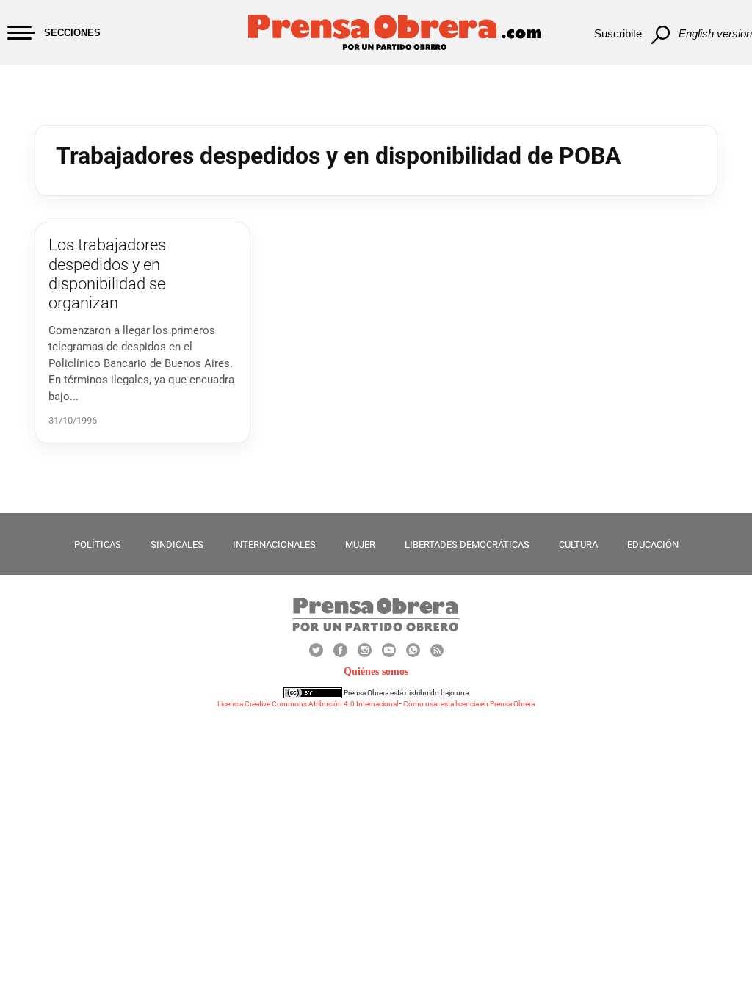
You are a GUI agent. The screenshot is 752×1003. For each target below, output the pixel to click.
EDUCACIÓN (653, 544)
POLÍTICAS (97, 544)
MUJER (360, 544)
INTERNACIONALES (274, 544)
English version (715, 33)
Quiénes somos (376, 671)
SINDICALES (177, 544)
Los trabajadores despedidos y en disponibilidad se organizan (107, 274)
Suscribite (618, 33)
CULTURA (578, 544)
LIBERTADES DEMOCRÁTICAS (467, 544)
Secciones (72, 32)
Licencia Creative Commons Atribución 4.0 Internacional (307, 704)
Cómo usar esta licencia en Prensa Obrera (469, 704)
